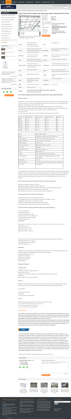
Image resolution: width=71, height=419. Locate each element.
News (53, 2)
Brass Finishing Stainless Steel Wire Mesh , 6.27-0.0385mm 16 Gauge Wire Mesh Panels (10, 413)
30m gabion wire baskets (36, 354)
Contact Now (46, 35)
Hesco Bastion (4, 42)
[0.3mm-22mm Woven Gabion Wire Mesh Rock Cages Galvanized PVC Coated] (29, 23)
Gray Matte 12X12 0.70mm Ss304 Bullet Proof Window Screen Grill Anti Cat (27, 406)
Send (56, 403)
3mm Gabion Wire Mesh (26, 354)
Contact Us (37, 2)
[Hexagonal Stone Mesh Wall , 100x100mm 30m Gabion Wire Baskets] (34, 385)
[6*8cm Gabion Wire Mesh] (3, 53)
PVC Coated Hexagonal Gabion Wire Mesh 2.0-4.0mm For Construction (23, 391)
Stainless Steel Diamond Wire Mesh (8, 17)
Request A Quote (46, 2)
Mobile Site (57, 410)
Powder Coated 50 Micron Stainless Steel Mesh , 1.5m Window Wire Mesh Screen (27, 402)
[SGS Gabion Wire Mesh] (3, 48)
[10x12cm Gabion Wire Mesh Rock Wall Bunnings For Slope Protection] (44, 385)
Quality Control (29, 2)
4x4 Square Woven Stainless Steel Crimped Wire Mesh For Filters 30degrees (9, 405)
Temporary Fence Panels (6, 33)
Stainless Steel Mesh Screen (7, 26)
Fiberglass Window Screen (7, 24)
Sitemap (59, 408)
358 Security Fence (5, 35)
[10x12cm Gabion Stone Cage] (3, 57)
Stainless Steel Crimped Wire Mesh (8, 15)
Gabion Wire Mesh (12, 10)
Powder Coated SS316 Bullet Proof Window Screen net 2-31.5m (26, 412)
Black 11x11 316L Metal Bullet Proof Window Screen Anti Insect (26, 409)
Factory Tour (21, 2)
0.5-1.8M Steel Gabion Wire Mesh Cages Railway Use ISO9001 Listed (54, 391)
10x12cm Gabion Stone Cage (10, 56)
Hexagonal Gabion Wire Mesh (47, 354)
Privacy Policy (9, 418)
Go (69, 7)
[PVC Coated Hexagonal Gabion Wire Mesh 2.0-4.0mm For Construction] (23, 385)
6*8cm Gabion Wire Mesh (9, 52)
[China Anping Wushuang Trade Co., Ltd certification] (5, 64)
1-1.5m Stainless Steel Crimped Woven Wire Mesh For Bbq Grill (10, 408)
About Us (15, 2)
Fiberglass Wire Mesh (6, 22)
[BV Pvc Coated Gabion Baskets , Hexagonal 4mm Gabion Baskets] (65, 385)
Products (9, 2)
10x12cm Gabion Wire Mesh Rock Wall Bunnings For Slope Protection (44, 391)
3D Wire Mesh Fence (5, 37)
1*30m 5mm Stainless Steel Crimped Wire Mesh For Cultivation (9, 411)
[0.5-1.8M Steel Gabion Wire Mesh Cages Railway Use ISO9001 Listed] (54, 385)
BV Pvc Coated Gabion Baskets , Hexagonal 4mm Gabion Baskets (65, 390)
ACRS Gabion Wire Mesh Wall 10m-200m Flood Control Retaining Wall (44, 407)
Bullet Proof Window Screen (7, 28)
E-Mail (55, 408)
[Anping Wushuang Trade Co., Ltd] (8, 6)
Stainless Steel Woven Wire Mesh (8, 19)
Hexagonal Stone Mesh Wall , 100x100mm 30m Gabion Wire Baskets (33, 390)
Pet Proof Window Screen (6, 31)
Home (3, 2)
